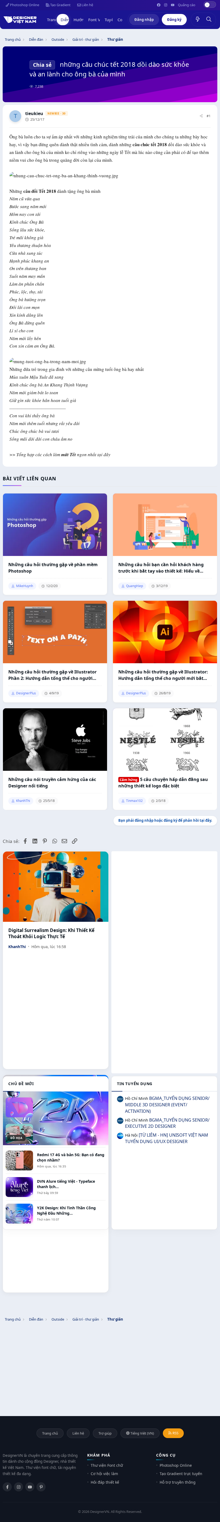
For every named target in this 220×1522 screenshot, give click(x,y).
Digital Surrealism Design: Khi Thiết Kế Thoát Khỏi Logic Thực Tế (51, 933)
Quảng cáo (186, 4)
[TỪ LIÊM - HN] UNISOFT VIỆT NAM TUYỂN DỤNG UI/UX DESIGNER (166, 1138)
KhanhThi (17, 946)
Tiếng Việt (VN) (142, 1433)
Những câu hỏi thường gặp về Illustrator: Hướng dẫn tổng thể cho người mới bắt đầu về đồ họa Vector (163, 675)
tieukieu (34, 113)
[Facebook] (7, 1486)
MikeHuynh (24, 586)
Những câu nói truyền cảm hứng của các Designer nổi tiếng (52, 782)
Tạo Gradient (60, 4)
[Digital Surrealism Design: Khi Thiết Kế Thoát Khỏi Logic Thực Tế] (55, 887)
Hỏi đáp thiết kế (105, 1482)
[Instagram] (18, 1486)
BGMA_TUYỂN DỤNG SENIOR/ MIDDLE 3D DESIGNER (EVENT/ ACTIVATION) (167, 1104)
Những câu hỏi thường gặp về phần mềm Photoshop (53, 568)
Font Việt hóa (100, 19)
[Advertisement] (164, 888)
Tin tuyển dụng (134, 1083)
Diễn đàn (69, 19)
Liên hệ (87, 4)
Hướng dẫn (84, 19)
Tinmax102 (134, 801)
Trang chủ (56, 19)
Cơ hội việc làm (104, 1473)
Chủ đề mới (21, 1083)
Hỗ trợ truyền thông (178, 1482)
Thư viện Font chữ (107, 1465)
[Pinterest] (41, 1486)
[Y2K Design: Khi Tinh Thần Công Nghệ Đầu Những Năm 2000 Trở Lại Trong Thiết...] (55, 1110)
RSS (175, 1433)
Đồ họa (16, 1138)
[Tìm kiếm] (209, 19)
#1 (209, 116)
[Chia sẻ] (201, 116)
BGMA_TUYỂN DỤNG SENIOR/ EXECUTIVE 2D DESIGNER (167, 1123)
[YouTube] (29, 1486)
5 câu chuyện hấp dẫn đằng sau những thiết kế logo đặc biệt (163, 782)
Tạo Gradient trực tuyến (181, 1473)
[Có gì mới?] (197, 19)
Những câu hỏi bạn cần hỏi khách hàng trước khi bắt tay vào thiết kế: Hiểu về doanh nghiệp (161, 568)
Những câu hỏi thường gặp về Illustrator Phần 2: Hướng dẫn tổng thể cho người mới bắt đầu (52, 675)
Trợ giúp (105, 1433)
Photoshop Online (24, 4)
